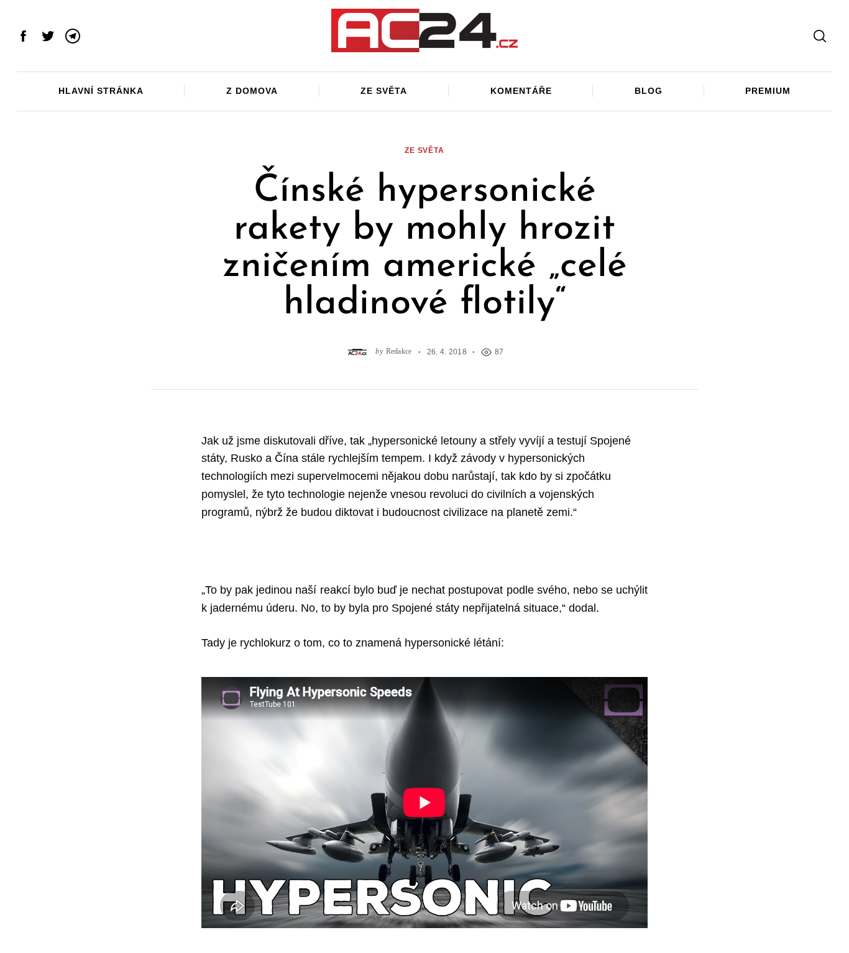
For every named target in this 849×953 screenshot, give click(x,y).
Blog (649, 91)
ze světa (424, 150)
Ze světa (383, 91)
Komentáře (521, 91)
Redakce (399, 352)
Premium (768, 91)
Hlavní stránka (101, 91)
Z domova (252, 91)
